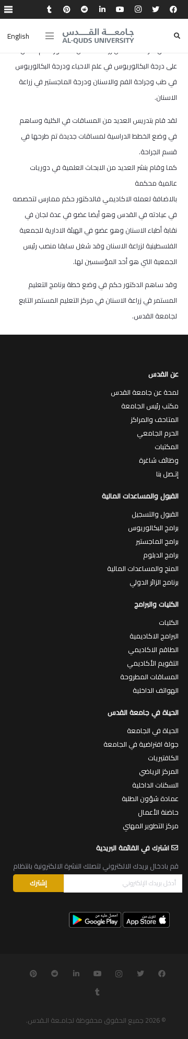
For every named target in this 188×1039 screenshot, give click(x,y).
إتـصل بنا (167, 473)
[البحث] (177, 36)
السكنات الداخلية (155, 785)
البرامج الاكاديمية (154, 636)
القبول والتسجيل (155, 514)
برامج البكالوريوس (153, 527)
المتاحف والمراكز (155, 419)
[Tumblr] (49, 9)
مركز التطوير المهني (151, 825)
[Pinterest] (67, 9)
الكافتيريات (163, 757)
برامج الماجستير (157, 541)
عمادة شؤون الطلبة (150, 798)
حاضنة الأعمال (158, 812)
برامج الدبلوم (161, 555)
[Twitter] (155, 9)
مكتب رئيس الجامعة (150, 405)
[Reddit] (84, 9)
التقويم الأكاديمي (153, 663)
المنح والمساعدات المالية (143, 568)
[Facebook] (173, 9)
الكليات (169, 622)
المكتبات (167, 446)
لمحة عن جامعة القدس (145, 392)
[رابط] (98, 36)
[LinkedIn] (102, 9)
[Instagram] (138, 9)
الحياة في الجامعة (153, 730)
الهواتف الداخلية (156, 690)
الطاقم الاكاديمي (153, 649)
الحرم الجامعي (158, 433)
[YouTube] (120, 9)
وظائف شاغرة (159, 460)
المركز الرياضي (159, 771)
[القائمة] (50, 36)
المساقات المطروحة (149, 676)
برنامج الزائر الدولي (154, 582)
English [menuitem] (18, 36)
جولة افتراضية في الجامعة (141, 744)
